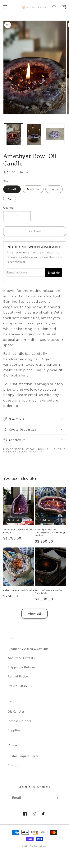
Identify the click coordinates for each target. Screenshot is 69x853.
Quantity (9, 208)
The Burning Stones (39, 846)
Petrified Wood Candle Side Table (48, 592)
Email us (14, 765)
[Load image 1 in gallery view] (13, 134)
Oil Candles (16, 711)
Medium (33, 189)
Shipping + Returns (21, 667)
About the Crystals (21, 658)
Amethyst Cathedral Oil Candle (17, 531)
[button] (5, 7)
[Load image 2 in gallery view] (34, 134)
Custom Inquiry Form (23, 756)
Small (12, 189)
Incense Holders (19, 721)
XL (10, 199)
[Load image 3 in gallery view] (55, 134)
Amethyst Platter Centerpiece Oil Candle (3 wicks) (50, 532)
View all (34, 613)
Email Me (54, 272)
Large (54, 189)
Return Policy (17, 686)
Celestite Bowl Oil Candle (18, 590)
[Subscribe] (56, 798)
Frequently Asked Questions (24, 460)
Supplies (14, 730)
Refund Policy (18, 676)
